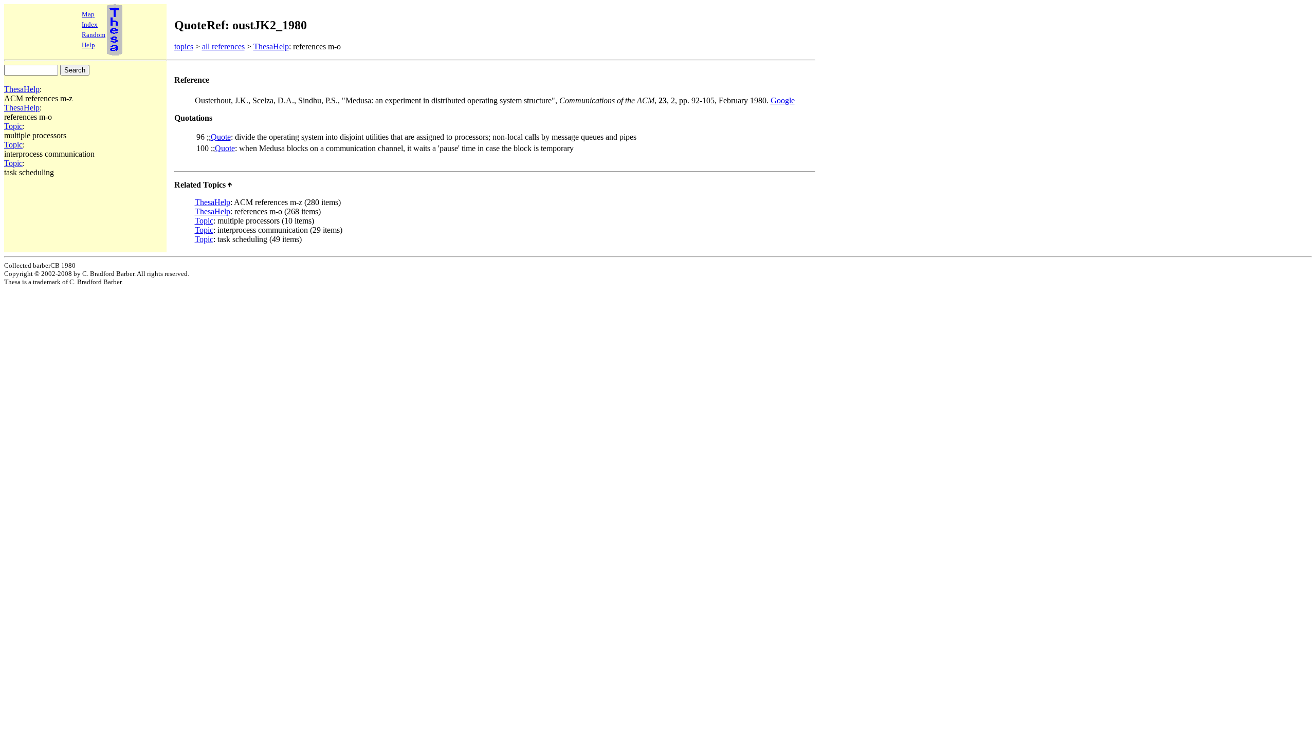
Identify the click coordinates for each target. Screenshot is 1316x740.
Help (88, 45)
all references (223, 46)
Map (88, 14)
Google (783, 100)
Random (93, 35)
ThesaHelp (271, 46)
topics (183, 46)
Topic (13, 126)
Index (90, 24)
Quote (221, 137)
